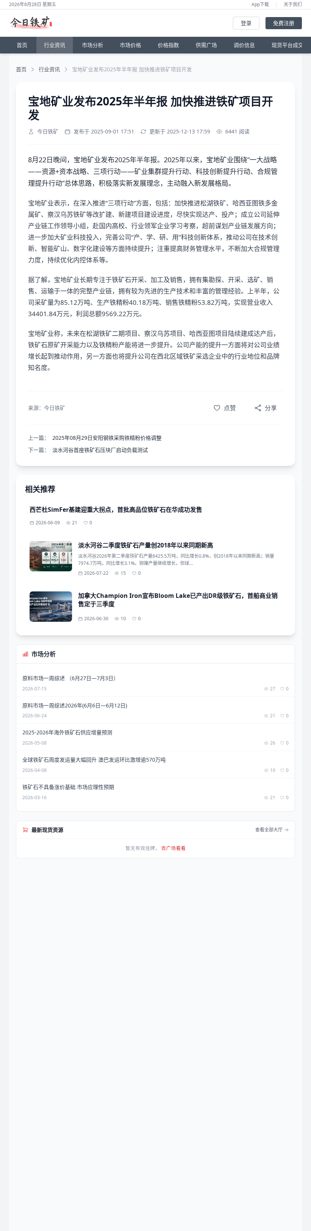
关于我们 (293, 5)
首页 (22, 45)
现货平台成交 (287, 45)
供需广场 (206, 45)
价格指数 (168, 45)
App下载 (260, 5)
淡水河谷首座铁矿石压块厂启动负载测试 (100, 449)
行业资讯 (54, 45)
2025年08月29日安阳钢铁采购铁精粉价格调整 (107, 437)
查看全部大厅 (269, 829)
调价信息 (244, 45)
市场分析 (92, 45)
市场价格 (130, 45)
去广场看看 (173, 848)
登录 (246, 23)
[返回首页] (33, 23)
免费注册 (283, 23)
